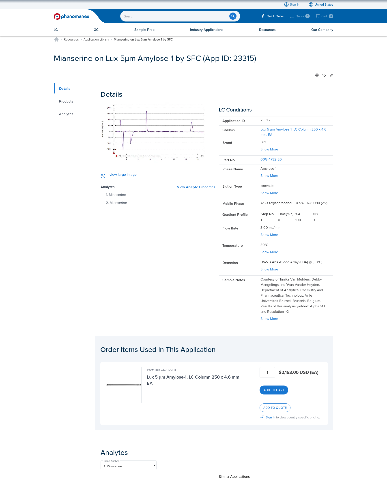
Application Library (96, 39)
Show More (269, 149)
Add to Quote (275, 407)
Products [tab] (66, 101)
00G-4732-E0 (271, 159)
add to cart (274, 390)
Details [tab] (64, 88)
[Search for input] (232, 16)
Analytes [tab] (66, 113)
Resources (71, 39)
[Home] (56, 39)
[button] (317, 75)
